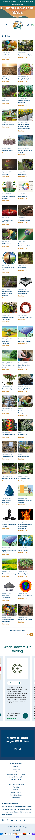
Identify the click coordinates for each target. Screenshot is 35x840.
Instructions (16, 769)
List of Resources (16, 763)
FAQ (16, 771)
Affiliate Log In (16, 779)
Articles (15, 766)
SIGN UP (17, 749)
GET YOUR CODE (17, 830)
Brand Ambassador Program (16, 774)
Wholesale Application (16, 777)
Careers (15, 789)
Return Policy (16, 797)
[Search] (7, 25)
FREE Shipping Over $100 (16, 784)
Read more (5, 59)
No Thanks (18, 835)
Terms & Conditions (16, 795)
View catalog (3, 25)
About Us (16, 787)
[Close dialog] (32, 803)
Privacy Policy (16, 792)
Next (31, 634)
